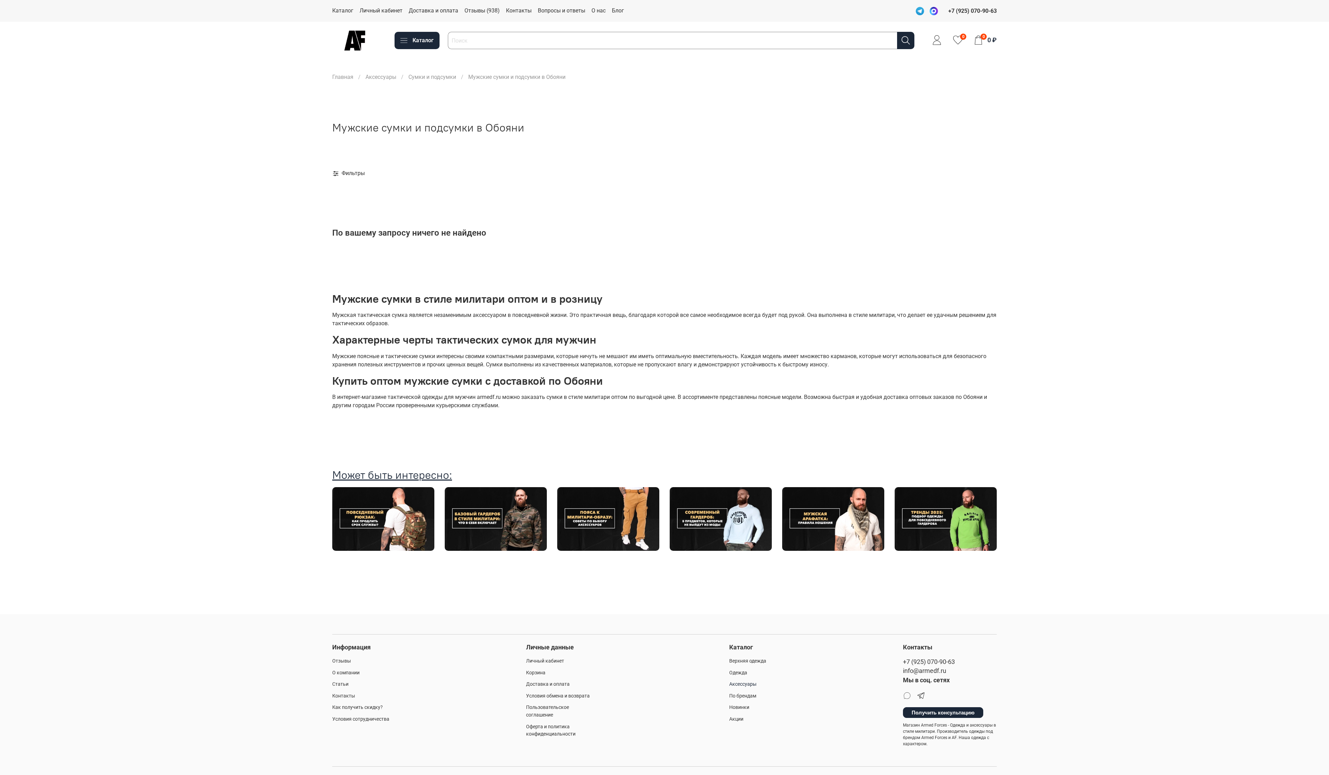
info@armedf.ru (924, 670)
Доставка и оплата (433, 10)
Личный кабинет (381, 10)
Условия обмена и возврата (558, 696)
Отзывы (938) (482, 10)
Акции (736, 719)
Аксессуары (380, 77)
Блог (618, 10)
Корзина (535, 673)
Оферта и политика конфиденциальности (551, 730)
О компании (346, 673)
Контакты (519, 10)
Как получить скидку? (357, 707)
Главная (342, 77)
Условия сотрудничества (360, 719)
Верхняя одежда (747, 661)
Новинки (739, 707)
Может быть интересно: (392, 475)
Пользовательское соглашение (547, 711)
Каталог (342, 10)
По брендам (742, 696)
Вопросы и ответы (561, 10)
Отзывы (341, 661)
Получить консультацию (943, 712)
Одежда (738, 673)
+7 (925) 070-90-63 (929, 661)
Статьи (340, 684)
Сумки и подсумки (432, 77)
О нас (598, 10)
